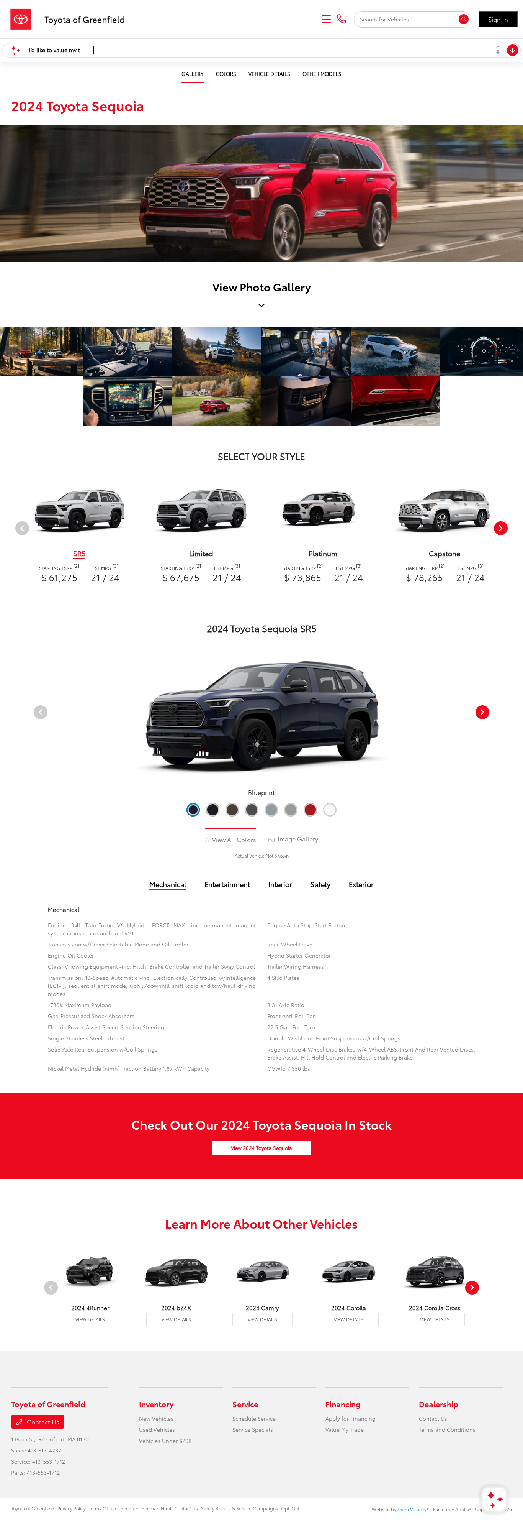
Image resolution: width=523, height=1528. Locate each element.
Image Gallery (297, 838)
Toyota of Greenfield (32, 1508)
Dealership (438, 1403)
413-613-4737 (44, 1450)
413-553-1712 (48, 1461)
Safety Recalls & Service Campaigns (239, 1508)
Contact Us (42, 1421)
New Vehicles (156, 1418)
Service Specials (252, 1429)
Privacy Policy (71, 1508)
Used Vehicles (157, 1429)
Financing (343, 1403)
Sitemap (130, 1508)
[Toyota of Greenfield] (71, 17)
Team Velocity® (413, 1509)
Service (245, 1403)
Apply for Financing (350, 1418)
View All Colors (233, 839)
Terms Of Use (103, 1508)
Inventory (156, 1403)
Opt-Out (290, 1508)
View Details (90, 1319)
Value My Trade (344, 1429)
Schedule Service (254, 1418)
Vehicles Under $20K (165, 1440)
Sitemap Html (156, 1508)
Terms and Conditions (447, 1429)
